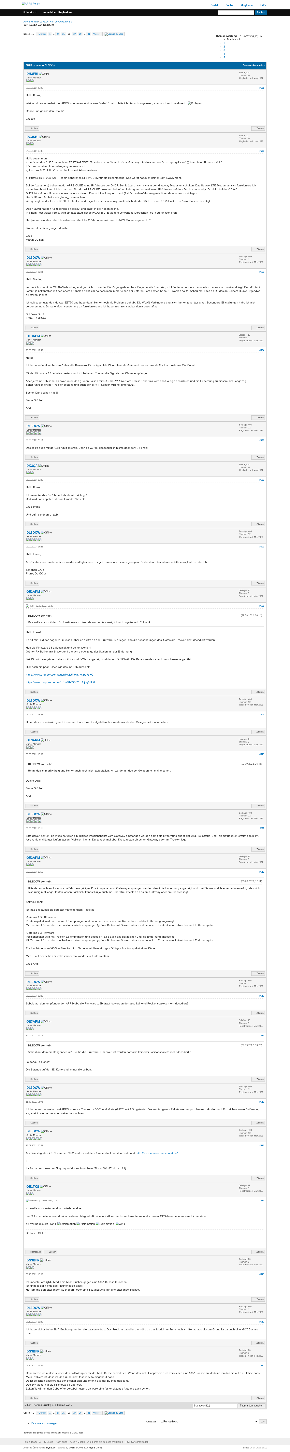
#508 (261, 606)
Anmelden (49, 12)
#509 (261, 714)
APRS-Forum (30, 21)
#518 (261, 1274)
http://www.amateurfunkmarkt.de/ (157, 1153)
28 (80, 34)
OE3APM (33, 336)
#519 (261, 1322)
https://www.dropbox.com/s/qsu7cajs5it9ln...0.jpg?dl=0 (59, 674)
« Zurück (41, 34)
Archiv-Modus (77, 1442)
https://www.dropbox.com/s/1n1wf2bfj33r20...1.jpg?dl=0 (60, 682)
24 (58, 34)
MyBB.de (50, 1447)
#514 (261, 1035)
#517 (261, 1200)
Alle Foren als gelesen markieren (105, 1442)
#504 (261, 350)
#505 (261, 440)
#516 (261, 1145)
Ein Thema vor (61, 1405)
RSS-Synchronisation (137, 1442)
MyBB (72, 1447)
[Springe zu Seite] (114, 34)
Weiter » (97, 34)
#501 (261, 88)
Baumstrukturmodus (254, 65)
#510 (261, 754)
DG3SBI (32, 137)
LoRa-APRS (46, 21)
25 (63, 34)
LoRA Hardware (63, 21)
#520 (261, 1365)
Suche (229, 5)
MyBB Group (95, 1447)
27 (74, 34)
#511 (262, 828)
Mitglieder (247, 5)
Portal (214, 5)
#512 (261, 872)
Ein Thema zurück (38, 1405)
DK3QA (32, 465)
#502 (261, 151)
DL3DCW (33, 257)
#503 (261, 272)
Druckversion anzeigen (44, 1423)
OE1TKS (32, 1186)
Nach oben (61, 1442)
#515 (261, 1102)
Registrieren (65, 12)
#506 (261, 480)
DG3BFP (32, 1260)
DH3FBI (32, 73)
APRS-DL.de (46, 1442)
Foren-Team (30, 1442)
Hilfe (263, 5)
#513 (261, 996)
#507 (261, 546)
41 (89, 34)
